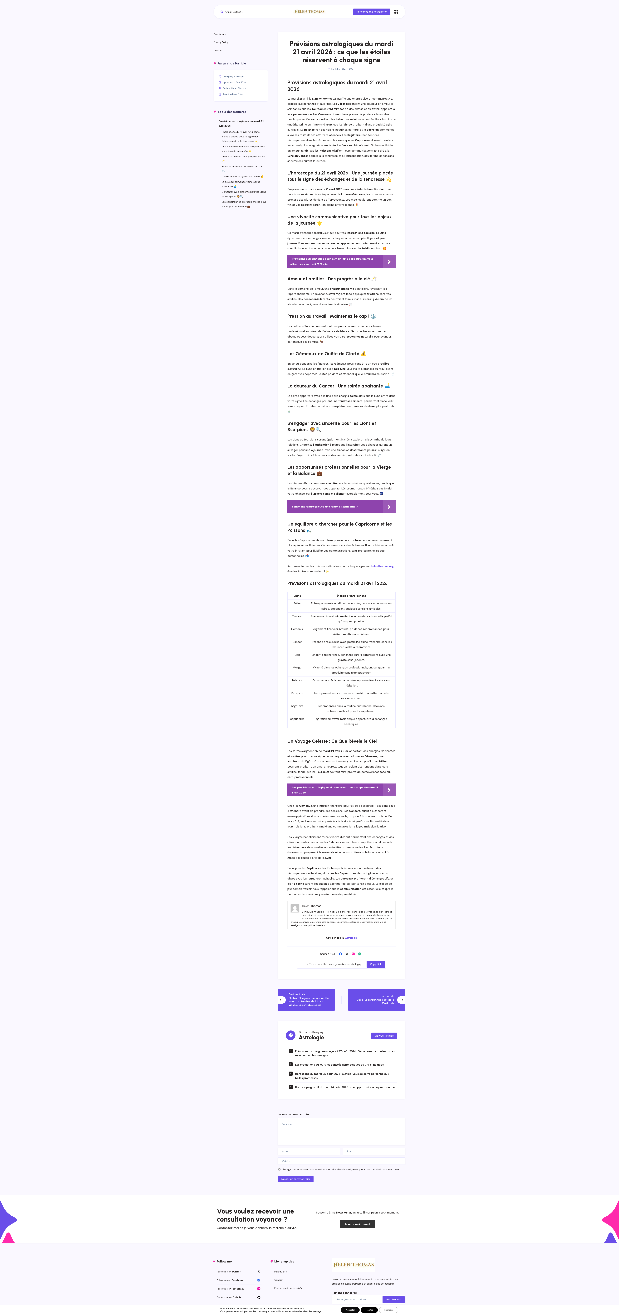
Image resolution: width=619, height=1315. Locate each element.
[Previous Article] (306, 1000)
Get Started (393, 1299)
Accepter (350, 1309)
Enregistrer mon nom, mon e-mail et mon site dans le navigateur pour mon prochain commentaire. (341, 1169)
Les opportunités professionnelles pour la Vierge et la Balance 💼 (244, 204)
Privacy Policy (221, 42)
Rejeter (369, 1309)
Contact (218, 50)
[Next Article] (376, 1000)
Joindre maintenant (357, 1224)
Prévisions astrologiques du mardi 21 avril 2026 (241, 123)
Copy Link (376, 964)
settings (317, 1311)
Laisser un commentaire (295, 1178)
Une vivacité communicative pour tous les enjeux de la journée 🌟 (243, 149)
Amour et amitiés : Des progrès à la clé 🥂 (243, 159)
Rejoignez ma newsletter (372, 11)
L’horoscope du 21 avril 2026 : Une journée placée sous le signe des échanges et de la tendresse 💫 (241, 136)
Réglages (388, 1309)
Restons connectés (344, 1293)
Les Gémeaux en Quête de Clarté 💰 (242, 176)
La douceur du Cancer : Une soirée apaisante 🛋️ (241, 184)
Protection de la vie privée (288, 1288)
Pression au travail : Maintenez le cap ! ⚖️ (243, 169)
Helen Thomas (238, 88)
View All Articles (384, 1035)
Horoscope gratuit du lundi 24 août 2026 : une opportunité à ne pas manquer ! (346, 1087)
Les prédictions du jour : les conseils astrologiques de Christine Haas (339, 1064)
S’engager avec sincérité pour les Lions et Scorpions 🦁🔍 (244, 194)
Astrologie (351, 937)
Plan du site (220, 34)
